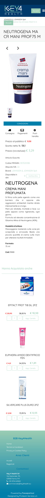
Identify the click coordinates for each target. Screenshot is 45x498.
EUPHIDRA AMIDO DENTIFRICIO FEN (22, 356)
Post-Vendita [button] (35, 134)
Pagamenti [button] (22, 133)
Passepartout (28, 493)
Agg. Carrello (31, 318)
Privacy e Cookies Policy (16, 450)
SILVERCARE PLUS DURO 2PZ (22, 404)
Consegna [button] (9, 133)
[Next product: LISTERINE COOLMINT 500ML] (18, 48)
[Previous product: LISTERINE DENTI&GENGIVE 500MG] (7, 48)
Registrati (10, 464)
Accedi (9, 460)
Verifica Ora (33, 176)
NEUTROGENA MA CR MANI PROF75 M (22, 22)
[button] (22, 79)
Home (9, 444)
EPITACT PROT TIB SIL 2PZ (22, 305)
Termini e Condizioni (14, 447)
